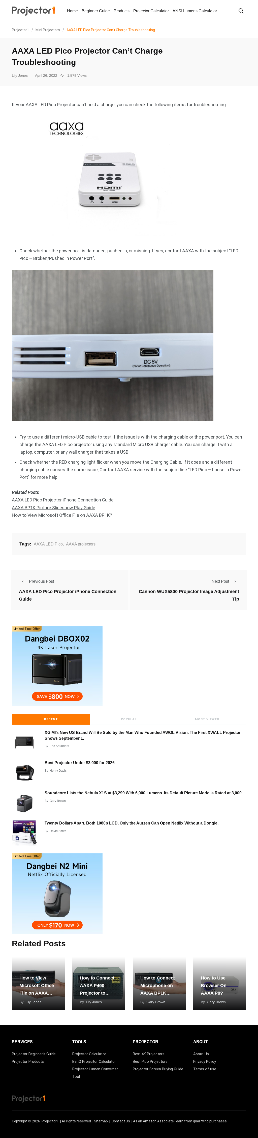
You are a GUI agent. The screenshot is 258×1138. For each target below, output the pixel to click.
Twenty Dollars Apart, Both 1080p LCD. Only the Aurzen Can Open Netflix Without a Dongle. (131, 823)
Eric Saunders (59, 746)
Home (72, 11)
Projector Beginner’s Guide (34, 1054)
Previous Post (41, 581)
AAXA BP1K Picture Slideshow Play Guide (53, 507)
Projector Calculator (151, 11)
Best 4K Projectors (149, 1054)
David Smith (58, 831)
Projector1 (50, 1121)
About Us (201, 1054)
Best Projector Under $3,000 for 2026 (80, 763)
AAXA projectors (80, 544)
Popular (129, 719)
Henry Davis (58, 770)
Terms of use (204, 1069)
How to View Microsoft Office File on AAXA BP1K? (62, 515)
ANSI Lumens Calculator (195, 11)
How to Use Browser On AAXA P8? (214, 985)
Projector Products (28, 1061)
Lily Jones (33, 1002)
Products (122, 11)
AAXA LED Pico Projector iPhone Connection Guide (63, 499)
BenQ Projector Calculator (94, 1061)
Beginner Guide (96, 11)
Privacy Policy (204, 1061)
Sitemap (101, 1121)
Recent (51, 719)
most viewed (207, 719)
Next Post (220, 581)
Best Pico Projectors (150, 1061)
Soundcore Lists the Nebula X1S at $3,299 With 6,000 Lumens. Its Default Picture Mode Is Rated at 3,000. (144, 793)
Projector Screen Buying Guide (158, 1069)
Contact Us (121, 1121)
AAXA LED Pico (48, 544)
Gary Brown (58, 801)
